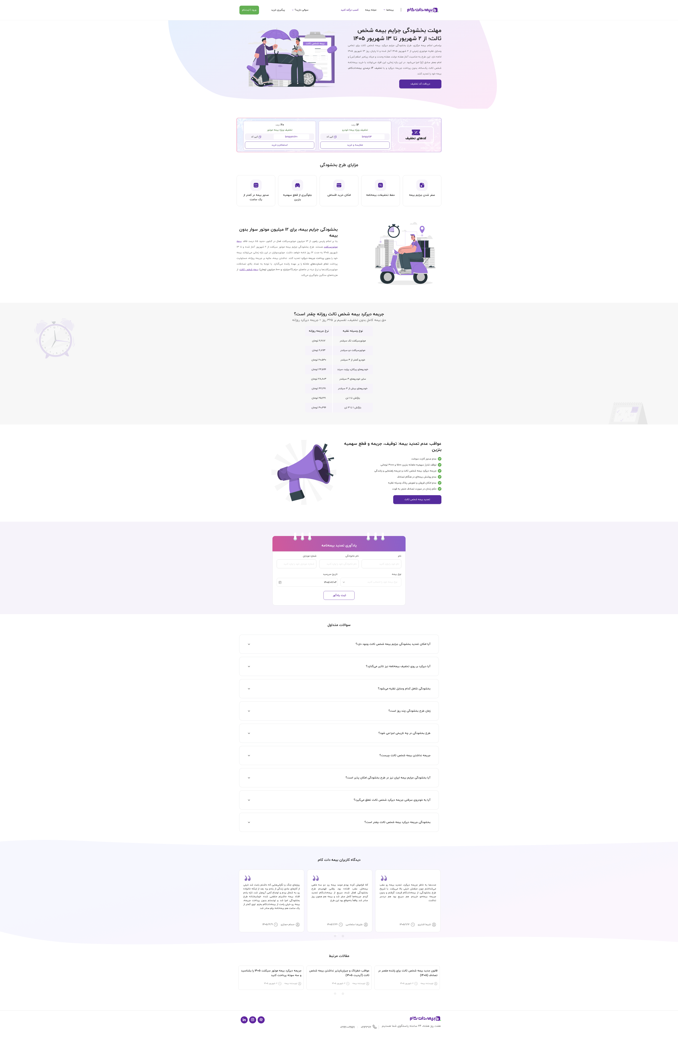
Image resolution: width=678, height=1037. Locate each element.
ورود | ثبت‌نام (249, 10)
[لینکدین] (244, 1019)
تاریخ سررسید (330, 574)
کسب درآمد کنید (349, 10)
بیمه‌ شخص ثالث (249, 269)
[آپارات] (261, 1019)
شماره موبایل (309, 556)
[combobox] (372, 583)
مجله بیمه (370, 10)
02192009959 (347, 1027)
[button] (339, 644)
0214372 (366, 1027)
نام (399, 556)
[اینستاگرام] (252, 1019)
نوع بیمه (396, 574)
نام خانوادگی (352, 556)
